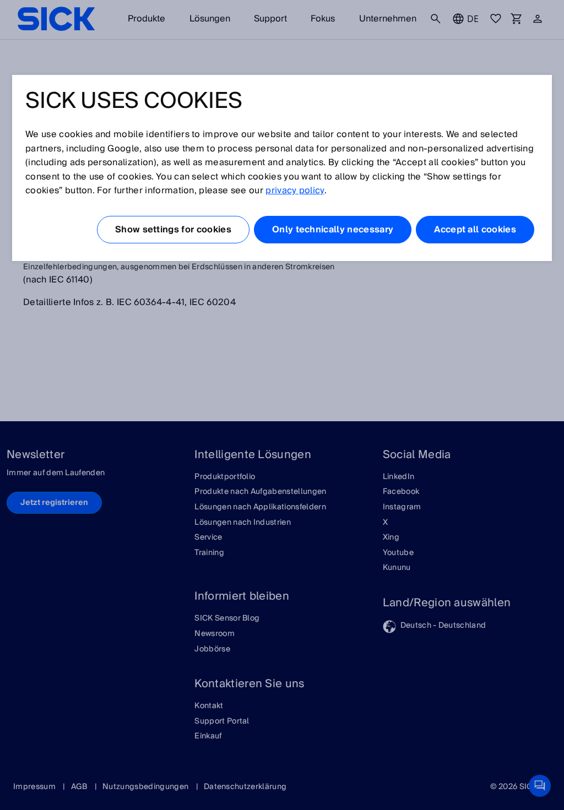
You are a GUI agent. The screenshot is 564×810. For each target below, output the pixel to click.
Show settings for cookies (173, 229)
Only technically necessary (332, 229)
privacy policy (294, 190)
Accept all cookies (475, 229)
